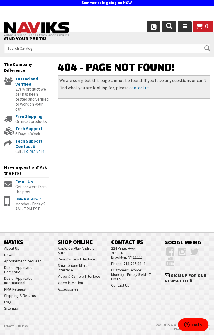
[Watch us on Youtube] (170, 261)
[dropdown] (185, 26)
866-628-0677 (28, 199)
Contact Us (120, 285)
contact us (139, 87)
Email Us (24, 181)
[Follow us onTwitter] (194, 252)
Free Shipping (29, 116)
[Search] (169, 26)
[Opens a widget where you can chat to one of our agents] (193, 325)
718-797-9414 (33, 151)
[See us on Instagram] (182, 252)
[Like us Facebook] (170, 252)
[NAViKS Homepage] (36, 30)
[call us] (153, 26)
